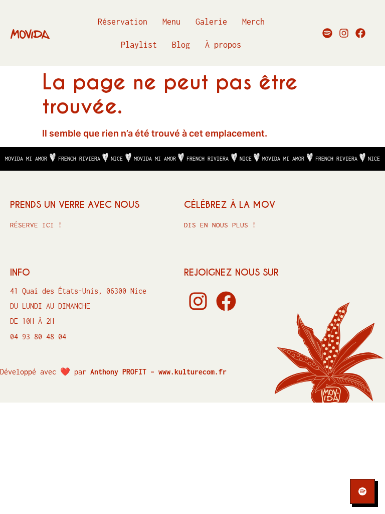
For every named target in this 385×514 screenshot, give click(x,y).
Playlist (139, 44)
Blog (181, 44)
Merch (253, 21)
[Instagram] (344, 33)
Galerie (211, 21)
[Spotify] (327, 33)
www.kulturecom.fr (192, 371)
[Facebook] (360, 33)
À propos (223, 44)
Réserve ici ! (36, 225)
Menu (171, 21)
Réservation (122, 21)
